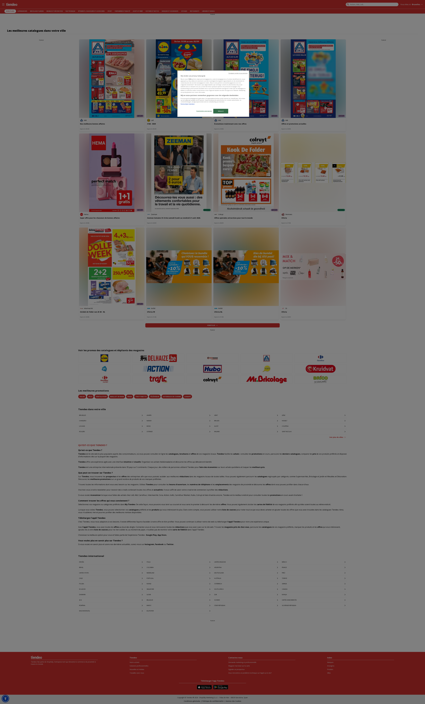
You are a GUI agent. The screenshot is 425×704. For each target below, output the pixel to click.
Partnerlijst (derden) (187, 104)
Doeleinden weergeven (204, 111)
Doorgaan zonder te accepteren (238, 73)
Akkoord (221, 111)
